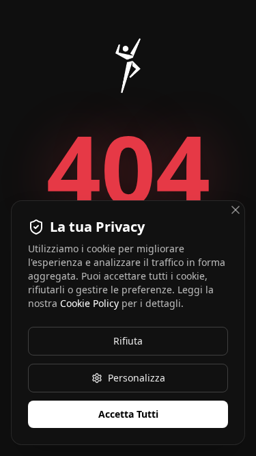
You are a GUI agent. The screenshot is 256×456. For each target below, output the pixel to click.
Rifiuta (128, 340)
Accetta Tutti (128, 413)
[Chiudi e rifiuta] (235, 209)
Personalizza (136, 377)
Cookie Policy (89, 303)
